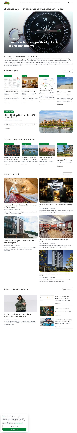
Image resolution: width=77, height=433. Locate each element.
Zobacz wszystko (67, 71)
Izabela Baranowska (43, 161)
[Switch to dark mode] (72, 3)
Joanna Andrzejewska (8, 245)
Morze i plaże (31, 2)
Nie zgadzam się (14, 426)
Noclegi (44, 2)
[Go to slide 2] (69, 51)
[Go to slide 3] (70, 51)
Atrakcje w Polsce (38, 2)
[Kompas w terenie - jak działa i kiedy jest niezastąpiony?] (38, 32)
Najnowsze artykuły (24, 2)
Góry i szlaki (57, 2)
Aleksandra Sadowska (12, 49)
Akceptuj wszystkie (14, 429)
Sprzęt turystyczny (50, 2)
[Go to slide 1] (68, 51)
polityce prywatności (19, 423)
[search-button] (69, 3)
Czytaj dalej (7, 128)
